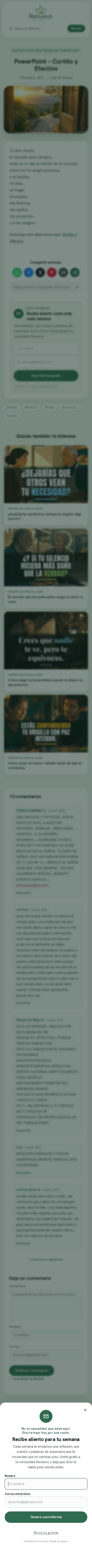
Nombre (10, 1476)
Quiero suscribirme (46, 1517)
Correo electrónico (17, 1494)
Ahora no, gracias (46, 1532)
